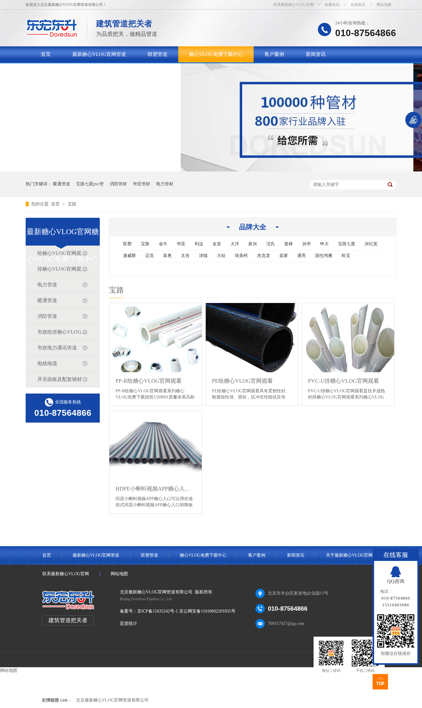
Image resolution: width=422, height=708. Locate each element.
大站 (221, 255)
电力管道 (47, 284)
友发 (217, 244)
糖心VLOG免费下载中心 (216, 54)
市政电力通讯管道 (57, 347)
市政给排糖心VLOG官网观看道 (62, 332)
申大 (324, 244)
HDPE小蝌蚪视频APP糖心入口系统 (156, 489)
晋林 (288, 244)
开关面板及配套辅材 (59, 379)
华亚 (181, 244)
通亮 (301, 255)
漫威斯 (129, 255)
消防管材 (118, 184)
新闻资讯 (316, 54)
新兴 (252, 244)
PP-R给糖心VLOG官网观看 (149, 381)
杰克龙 (263, 255)
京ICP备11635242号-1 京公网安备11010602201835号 (186, 611)
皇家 (283, 255)
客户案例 (274, 54)
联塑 (127, 244)
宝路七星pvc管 (90, 184)
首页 (46, 54)
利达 (199, 244)
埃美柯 (241, 255)
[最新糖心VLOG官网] (52, 35)
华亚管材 (141, 184)
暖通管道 (61, 184)
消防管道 (47, 316)
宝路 (72, 204)
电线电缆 (47, 363)
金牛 (163, 244)
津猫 (203, 255)
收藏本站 (332, 4)
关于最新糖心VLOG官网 (68, 70)
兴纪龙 (371, 244)
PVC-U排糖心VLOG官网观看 (343, 381)
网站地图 (384, 4)
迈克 (149, 255)
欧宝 (346, 255)
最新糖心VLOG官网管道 (99, 54)
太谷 (185, 255)
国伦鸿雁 (323, 255)
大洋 (234, 244)
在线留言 (358, 4)
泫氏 (270, 244)
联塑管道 (157, 54)
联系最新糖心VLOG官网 (293, 4)
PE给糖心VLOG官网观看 (242, 381)
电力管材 (164, 184)
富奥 (167, 255)
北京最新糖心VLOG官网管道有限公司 (112, 700)
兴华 (306, 244)
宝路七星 (346, 244)
